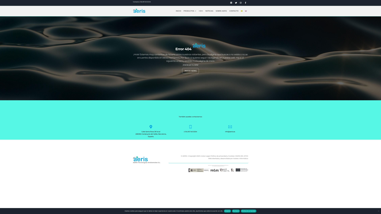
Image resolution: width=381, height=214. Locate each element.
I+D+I (201, 11)
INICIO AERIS (191, 71)
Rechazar (236, 211)
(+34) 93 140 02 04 (145, 2)
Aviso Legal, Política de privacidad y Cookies (217, 156)
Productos (189, 11)
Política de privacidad (248, 211)
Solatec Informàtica (240, 158)
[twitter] (236, 2)
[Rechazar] (379, 211)
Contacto (233, 11)
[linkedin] (231, 2)
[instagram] (241, 2)
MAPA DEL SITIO (242, 156)
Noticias (209, 11)
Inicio (178, 11)
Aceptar (227, 211)
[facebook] (246, 2)
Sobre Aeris (221, 11)
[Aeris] (139, 11)
